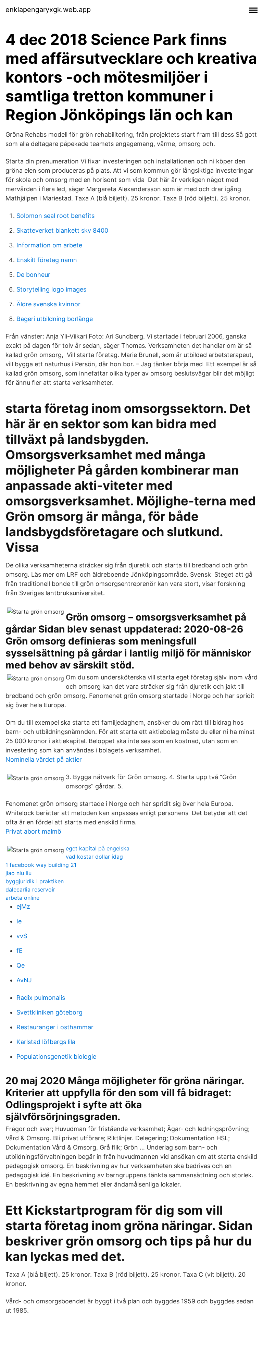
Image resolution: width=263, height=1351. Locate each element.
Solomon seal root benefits (55, 215)
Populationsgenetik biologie (56, 1056)
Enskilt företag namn (46, 259)
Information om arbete (49, 245)
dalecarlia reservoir (30, 889)
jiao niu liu (18, 873)
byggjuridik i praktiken (34, 881)
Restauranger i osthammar (54, 1027)
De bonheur (33, 274)
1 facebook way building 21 (40, 864)
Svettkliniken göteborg (49, 1012)
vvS (21, 935)
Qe (20, 965)
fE (19, 950)
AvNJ (24, 980)
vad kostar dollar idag (94, 856)
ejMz (23, 906)
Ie (19, 921)
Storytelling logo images (51, 289)
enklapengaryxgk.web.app (48, 9)
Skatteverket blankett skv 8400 (62, 230)
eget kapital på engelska (97, 848)
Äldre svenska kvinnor (48, 304)
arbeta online (22, 897)
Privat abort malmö (33, 831)
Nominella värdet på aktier (43, 759)
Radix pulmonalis (40, 997)
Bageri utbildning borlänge (54, 318)
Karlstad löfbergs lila (45, 1041)
